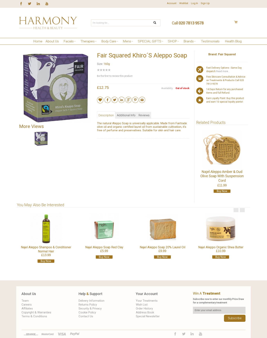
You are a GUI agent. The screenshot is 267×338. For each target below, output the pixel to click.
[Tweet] (114, 98)
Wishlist (183, 3)
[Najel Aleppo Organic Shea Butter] (221, 228)
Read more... (223, 71)
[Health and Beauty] (48, 23)
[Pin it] (135, 98)
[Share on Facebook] (107, 98)
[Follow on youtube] (47, 3)
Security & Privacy (90, 308)
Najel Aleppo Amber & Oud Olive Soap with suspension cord (222, 176)
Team (25, 300)
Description (106, 115)
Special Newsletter (148, 316)
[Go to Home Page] (20, 46)
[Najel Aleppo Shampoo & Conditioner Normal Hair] (46, 228)
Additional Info (126, 115)
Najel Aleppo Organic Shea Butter (220, 247)
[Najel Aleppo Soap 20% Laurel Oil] (162, 228)
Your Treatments (147, 300)
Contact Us (86, 316)
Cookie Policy (87, 312)
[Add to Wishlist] (100, 99)
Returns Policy (88, 304)
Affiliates (27, 308)
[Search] (157, 23)
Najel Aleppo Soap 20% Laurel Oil (162, 247)
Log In (194, 3)
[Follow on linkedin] (38, 3)
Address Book (145, 312)
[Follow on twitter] (30, 3)
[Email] (142, 98)
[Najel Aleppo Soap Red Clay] (104, 228)
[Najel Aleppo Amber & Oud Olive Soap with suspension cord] (222, 149)
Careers (27, 304)
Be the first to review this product (115, 76)
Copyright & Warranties (36, 312)
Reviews (144, 115)
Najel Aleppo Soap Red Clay (104, 247)
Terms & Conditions (34, 316)
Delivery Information (91, 300)
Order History (144, 308)
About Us (29, 294)
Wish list (142, 304)
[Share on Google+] (128, 98)
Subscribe (235, 318)
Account (172, 3)
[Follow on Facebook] (21, 3)
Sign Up (205, 3)
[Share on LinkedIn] (121, 98)
